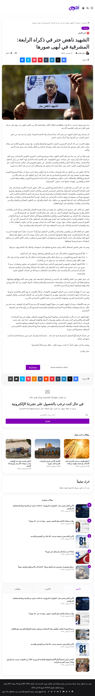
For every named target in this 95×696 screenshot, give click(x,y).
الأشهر (78, 589)
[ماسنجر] (22, 60)
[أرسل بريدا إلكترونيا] (76, 53)
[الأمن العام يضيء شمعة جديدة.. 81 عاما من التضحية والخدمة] (82, 542)
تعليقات (17, 589)
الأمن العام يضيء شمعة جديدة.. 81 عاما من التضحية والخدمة (52, 536)
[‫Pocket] (34, 60)
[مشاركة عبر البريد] (16, 378)
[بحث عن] (87, 9)
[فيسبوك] (63, 60)
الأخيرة (48, 589)
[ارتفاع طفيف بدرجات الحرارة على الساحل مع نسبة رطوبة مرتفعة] (76, 449)
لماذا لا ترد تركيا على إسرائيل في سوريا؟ (59, 551)
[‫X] (58, 60)
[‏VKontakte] (40, 378)
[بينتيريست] (40, 60)
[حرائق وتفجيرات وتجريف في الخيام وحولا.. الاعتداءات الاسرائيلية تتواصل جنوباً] (82, 572)
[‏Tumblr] (46, 60)
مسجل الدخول (74, 488)
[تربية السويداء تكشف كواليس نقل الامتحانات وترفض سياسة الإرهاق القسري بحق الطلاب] (82, 634)
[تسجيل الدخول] (83, 9)
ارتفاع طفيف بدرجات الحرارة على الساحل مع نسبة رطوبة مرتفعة (77, 462)
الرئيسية (85, 23)
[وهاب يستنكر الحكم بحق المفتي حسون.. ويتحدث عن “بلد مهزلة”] (82, 526)
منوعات (85, 28)
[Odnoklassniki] (34, 378)
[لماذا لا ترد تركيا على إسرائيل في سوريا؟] (82, 557)
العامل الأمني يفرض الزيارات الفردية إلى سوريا (50, 462)
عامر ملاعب (81, 53)
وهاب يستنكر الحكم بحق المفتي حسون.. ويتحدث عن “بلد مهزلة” (51, 521)
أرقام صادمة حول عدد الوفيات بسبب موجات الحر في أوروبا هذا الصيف (19, 463)
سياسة (78, 23)
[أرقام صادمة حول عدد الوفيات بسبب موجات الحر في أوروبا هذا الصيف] (18, 449)
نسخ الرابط (33, 367)
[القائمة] (92, 9)
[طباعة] (10, 378)
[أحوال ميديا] (74, 8)
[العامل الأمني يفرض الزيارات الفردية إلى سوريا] (47, 449)
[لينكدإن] (52, 60)
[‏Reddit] (46, 378)
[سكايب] (28, 60)
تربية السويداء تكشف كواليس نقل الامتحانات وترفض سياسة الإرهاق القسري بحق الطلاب (42, 628)
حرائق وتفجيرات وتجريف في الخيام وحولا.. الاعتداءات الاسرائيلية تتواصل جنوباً (46, 566)
